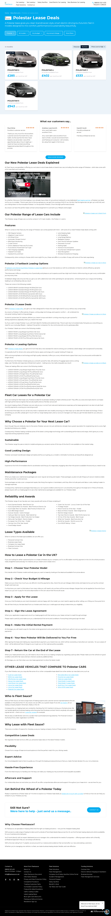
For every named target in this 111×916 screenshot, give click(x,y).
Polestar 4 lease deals (15, 348)
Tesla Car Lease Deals (65, 679)
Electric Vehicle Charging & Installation (93, 872)
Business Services (86, 874)
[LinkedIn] (18, 880)
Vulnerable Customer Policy (33, 887)
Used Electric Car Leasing (57, 2)
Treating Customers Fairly (32, 884)
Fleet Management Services (90, 877)
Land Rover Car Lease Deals (17, 683)
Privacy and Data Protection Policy (35, 879)
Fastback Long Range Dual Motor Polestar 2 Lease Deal (24, 268)
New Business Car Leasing (76, 2)
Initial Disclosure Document (33, 874)
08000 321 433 (10, 869)
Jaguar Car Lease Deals (15, 681)
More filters (69, 33)
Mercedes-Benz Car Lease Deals (68, 675)
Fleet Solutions (21, 5)
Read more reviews (55, 157)
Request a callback (100, 4)
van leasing (64, 703)
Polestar (9, 33)
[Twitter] (10, 880)
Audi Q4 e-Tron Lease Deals (67, 685)
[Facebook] (6, 880)
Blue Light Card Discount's (32, 896)
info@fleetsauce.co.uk (12, 874)
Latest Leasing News (30, 894)
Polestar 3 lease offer (16, 308)
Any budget (36, 33)
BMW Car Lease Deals (15, 677)
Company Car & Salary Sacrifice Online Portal (63, 874)
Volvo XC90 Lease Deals (65, 687)
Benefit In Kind (54, 884)
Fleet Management (55, 872)
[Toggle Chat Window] (106, 912)
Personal (76, 47)
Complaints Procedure (31, 882)
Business (85, 47)
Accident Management (56, 877)
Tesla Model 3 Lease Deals (66, 681)
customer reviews (31, 712)
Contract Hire (85, 869)
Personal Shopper (55, 879)
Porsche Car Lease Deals (66, 677)
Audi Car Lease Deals (15, 675)
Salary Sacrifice (42, 2)
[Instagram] (14, 880)
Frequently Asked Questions (33, 889)
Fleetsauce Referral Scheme (33, 899)
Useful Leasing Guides (31, 891)
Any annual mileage (52, 33)
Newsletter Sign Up (30, 901)
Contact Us (93, 810)
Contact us (31, 5)
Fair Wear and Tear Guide (57, 887)
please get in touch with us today (72, 793)
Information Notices (30, 877)
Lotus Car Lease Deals (15, 687)
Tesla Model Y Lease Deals (66, 683)
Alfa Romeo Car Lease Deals (17, 679)
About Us (27, 869)
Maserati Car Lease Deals (16, 689)
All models (22, 33)
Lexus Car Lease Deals (15, 685)
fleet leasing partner (83, 200)
